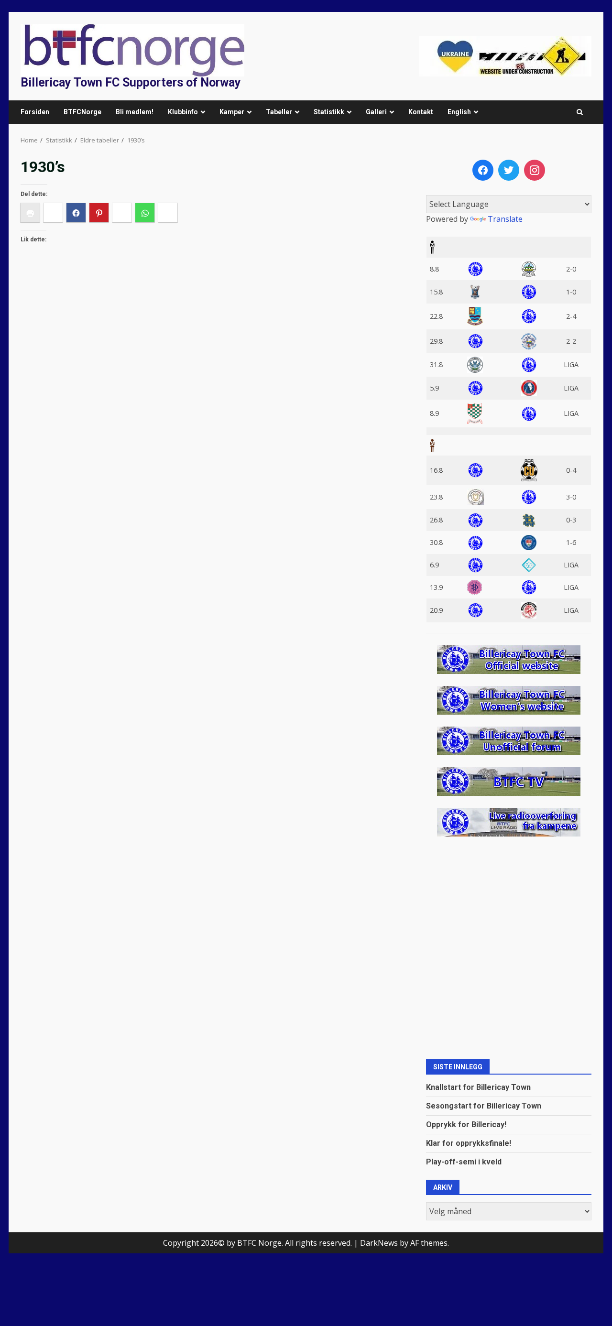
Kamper (231, 112)
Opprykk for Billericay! (466, 1124)
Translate (505, 219)
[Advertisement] (505, 55)
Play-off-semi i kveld (464, 1161)
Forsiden (35, 112)
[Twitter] (509, 170)
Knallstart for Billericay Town (478, 1087)
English (459, 112)
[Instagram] (534, 170)
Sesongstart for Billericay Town (483, 1105)
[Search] (580, 112)
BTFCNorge (82, 112)
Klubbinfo (183, 112)
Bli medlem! (134, 112)
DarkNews (379, 1243)
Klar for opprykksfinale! (468, 1143)
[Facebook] (483, 170)
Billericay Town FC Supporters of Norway (131, 82)
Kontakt (420, 112)
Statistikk (329, 112)
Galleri (376, 112)
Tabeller (279, 112)
